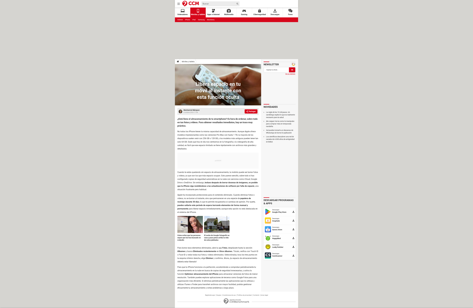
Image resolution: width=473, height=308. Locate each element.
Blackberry (210, 20)
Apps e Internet (213, 14)
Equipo (219, 295)
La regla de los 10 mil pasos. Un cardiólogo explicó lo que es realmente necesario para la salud (280, 114)
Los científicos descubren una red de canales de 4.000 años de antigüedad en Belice (280, 139)
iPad (193, 20)
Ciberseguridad (259, 14)
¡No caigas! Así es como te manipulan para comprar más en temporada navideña (280, 123)
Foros (290, 14)
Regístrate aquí (210, 295)
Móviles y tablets (188, 62)
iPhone (187, 20)
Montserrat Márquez (192, 110)
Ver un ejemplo (290, 74)
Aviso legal (264, 295)
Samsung (201, 20)
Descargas (275, 14)
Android (180, 20)
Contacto (256, 295)
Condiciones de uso (229, 295)
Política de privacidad (244, 295)
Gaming (244, 14)
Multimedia (228, 14)
